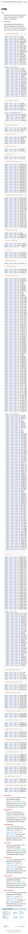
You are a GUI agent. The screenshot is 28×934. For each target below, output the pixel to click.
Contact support (22, 917)
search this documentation (7, 913)
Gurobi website (15, 913)
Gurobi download (15, 917)
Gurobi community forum (22, 913)
